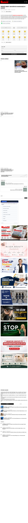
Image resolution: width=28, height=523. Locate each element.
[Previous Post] (3, 183)
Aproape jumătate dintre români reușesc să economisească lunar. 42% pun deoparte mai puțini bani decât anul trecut (7, 170)
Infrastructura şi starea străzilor (6, 206)
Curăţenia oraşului (5, 212)
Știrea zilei (5, 406)
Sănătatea (4, 216)
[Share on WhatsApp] (6, 11)
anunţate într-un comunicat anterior (18, 15)
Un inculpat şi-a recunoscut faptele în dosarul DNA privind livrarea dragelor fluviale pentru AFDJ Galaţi (15, 407)
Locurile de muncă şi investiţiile (6, 214)
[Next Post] (25, 189)
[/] (25, 2)
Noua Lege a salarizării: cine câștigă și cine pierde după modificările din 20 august (7, 114)
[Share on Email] (9, 11)
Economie (16, 69)
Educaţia (4, 218)
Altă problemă (4, 220)
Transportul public (5, 210)
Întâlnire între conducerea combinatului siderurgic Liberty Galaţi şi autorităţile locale (15, 415)
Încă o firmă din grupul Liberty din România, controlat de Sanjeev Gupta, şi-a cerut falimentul (15, 411)
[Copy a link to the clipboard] (10, 11)
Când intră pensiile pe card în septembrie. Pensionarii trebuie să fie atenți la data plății (21, 71)
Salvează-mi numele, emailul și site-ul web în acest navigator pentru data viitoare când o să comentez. (13, 52)
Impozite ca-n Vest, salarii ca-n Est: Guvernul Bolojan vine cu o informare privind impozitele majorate (15, 418)
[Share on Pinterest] (8, 11)
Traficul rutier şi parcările (6, 208)
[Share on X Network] (5, 11)
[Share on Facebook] (4, 11)
